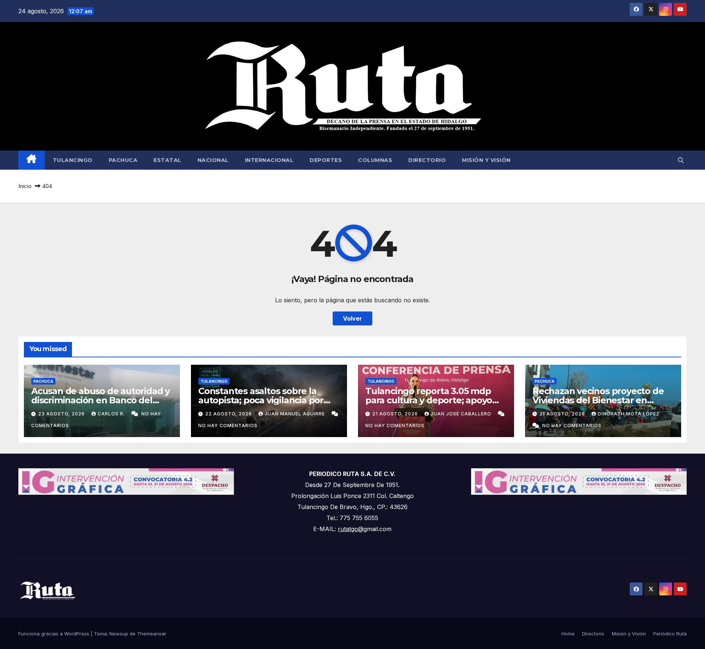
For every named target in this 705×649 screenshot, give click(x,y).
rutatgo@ (351, 529)
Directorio (427, 160)
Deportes (326, 160)
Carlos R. (112, 414)
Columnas (375, 160)
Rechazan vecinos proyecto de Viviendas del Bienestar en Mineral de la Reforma (598, 400)
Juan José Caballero (462, 414)
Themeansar (151, 634)
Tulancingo (73, 160)
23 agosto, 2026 (62, 414)
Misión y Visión (486, 160)
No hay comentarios (227, 425)
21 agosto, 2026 (395, 414)
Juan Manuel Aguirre (295, 414)
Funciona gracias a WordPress (54, 634)
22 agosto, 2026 (229, 414)
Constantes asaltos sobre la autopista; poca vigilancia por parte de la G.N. (260, 400)
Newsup (118, 634)
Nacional (213, 160)
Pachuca (123, 160)
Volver (352, 318)
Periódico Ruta (670, 634)
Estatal (167, 160)
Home (568, 634)
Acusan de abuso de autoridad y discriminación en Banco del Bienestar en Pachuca (100, 400)
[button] (681, 160)
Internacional (269, 160)
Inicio (25, 186)
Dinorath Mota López (628, 414)
